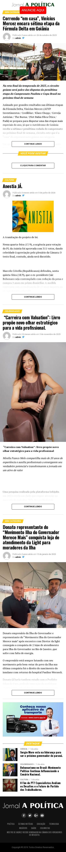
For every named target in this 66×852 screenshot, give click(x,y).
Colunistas (45, 828)
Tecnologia (54, 823)
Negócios (23, 828)
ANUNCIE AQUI (33, 10)
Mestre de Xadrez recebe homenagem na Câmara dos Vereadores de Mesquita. (34, 833)
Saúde (33, 828)
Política (10, 823)
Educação (41, 823)
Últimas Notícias (25, 823)
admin (18, 38)
